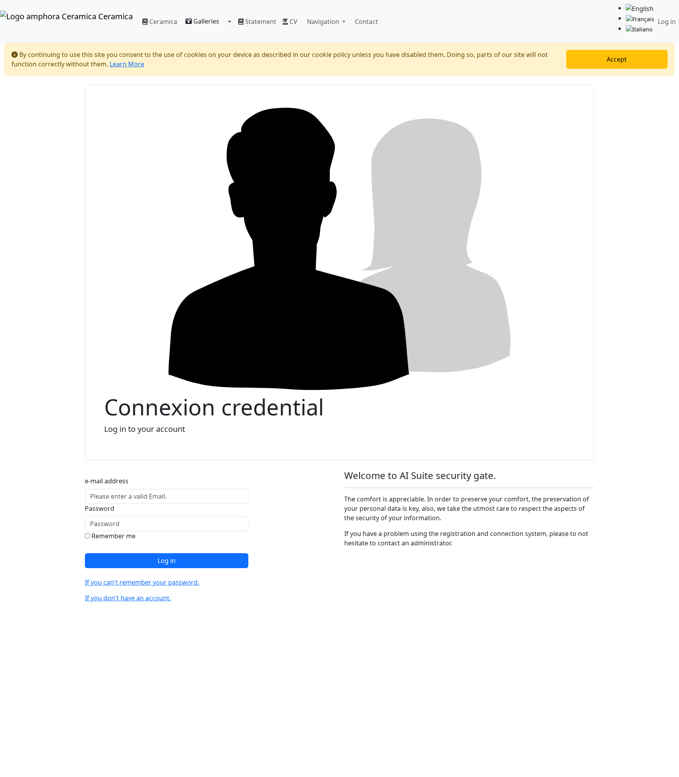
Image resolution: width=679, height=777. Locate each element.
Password (99, 508)
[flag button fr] (640, 19)
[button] (325, 21)
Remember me (113, 536)
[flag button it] (639, 29)
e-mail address (106, 481)
